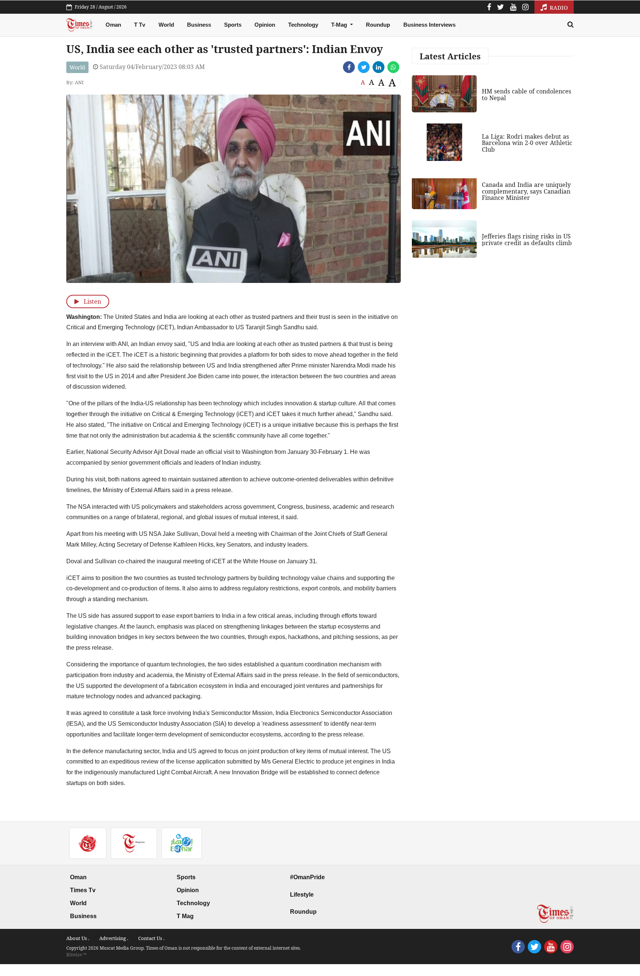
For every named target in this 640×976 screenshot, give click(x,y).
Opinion (264, 25)
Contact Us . (151, 938)
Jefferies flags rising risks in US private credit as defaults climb (527, 239)
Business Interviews (429, 25)
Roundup (378, 25)
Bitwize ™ (76, 955)
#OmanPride (307, 877)
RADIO (558, 7)
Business (199, 25)
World (166, 25)
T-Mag (340, 25)
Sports (232, 25)
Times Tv (83, 890)
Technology (303, 25)
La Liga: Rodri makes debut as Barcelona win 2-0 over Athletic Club (527, 143)
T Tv (139, 25)
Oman (113, 25)
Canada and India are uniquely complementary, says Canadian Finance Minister (526, 191)
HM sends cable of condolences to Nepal (526, 94)
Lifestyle (302, 894)
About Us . (77, 938)
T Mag (185, 916)
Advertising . (113, 938)
